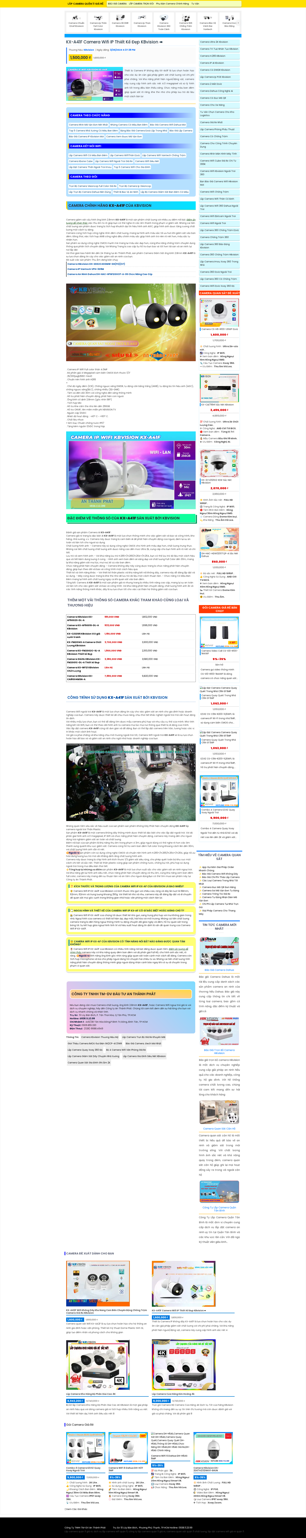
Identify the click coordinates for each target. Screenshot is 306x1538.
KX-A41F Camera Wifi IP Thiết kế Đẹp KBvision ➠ (114, 42)
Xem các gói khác (76, 1509)
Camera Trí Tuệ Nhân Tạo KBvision (219, 49)
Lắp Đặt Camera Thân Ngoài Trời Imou (90, 167)
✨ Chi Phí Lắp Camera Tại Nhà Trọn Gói (218, 905)
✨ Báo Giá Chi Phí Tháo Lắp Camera (219, 877)
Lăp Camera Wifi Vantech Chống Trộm (164, 155)
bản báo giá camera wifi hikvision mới (219, 183)
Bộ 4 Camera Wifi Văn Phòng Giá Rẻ (126, 1049)
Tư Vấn (195, 3)
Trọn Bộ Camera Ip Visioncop (135, 186)
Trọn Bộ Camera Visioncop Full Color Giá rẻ (93, 186)
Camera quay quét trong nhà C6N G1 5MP (218, 697)
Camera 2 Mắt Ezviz (211, 84)
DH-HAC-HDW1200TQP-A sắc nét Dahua (219, 555)
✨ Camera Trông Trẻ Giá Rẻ (214, 893)
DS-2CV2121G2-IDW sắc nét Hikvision (216, 481)
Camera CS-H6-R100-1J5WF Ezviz (219, 329)
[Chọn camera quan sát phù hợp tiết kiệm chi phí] (238, 23)
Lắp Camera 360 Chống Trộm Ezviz (219, 230)
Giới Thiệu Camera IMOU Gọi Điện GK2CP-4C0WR (95, 1043)
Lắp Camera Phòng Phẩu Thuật (217, 129)
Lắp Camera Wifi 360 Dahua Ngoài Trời (219, 207)
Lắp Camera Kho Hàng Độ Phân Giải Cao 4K (91, 1394)
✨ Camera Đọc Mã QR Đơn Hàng (217, 887)
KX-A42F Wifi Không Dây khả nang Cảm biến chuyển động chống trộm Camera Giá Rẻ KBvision (106, 1311)
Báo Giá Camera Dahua (219, 969)
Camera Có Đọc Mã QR (213, 98)
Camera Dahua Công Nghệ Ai (216, 91)
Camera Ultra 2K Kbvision (214, 41)
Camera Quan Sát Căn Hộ (219, 1128)
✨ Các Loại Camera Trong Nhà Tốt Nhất (218, 882)
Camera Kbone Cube (81, 161)
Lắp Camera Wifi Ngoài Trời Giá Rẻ (114, 161)
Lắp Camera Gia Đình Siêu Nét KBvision (144, 1056)
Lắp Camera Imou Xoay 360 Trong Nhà (219, 263)
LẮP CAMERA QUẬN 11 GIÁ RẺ (86, 4)
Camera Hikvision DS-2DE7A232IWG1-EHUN (206, 1469)
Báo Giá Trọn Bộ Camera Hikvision (219, 1052)
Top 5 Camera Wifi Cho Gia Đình (132, 167)
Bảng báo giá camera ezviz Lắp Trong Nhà (143, 130)
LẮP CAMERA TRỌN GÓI (141, 3)
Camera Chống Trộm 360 (214, 237)
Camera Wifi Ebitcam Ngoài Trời (218, 216)
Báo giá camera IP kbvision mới (86, 136)
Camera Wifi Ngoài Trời (213, 223)
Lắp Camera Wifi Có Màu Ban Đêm (88, 155)
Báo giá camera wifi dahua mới (168, 124)
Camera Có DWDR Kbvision (215, 70)
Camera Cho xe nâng (212, 105)
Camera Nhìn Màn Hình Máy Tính (218, 153)
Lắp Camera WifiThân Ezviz (125, 155)
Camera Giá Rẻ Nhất (211, 122)
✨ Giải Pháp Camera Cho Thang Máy (217, 912)
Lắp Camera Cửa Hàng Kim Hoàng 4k (173, 1394)
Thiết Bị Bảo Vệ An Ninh (125, 192)
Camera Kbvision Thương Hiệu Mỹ (99, 1037)
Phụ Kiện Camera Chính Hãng (172, 3)
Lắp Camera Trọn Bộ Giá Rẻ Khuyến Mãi (143, 1037)
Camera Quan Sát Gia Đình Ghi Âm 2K (89, 1062)
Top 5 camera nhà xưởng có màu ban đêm (93, 130)
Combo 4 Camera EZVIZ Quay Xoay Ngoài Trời (218, 811)
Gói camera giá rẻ (80, 1424)
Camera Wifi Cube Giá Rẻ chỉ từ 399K (218, 162)
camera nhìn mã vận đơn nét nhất (88, 124)
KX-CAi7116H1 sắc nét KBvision (217, 404)
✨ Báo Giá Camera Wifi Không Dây (218, 873)
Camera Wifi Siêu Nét (147, 161)
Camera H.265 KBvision (212, 56)
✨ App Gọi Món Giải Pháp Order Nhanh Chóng (216, 869)
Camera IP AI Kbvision (212, 63)
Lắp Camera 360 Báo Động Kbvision (215, 246)
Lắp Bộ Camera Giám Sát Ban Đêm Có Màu (165, 192)
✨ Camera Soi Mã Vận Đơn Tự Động (219, 890)
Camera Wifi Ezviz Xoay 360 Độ (217, 286)
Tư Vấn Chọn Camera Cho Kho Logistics (217, 113)
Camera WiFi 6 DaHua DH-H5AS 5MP (169, 1457)
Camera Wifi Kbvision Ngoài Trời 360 (217, 173)
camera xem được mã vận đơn (124, 136)
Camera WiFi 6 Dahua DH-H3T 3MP (126, 1469)
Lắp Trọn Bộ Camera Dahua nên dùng (90, 192)
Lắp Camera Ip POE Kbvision (215, 77)
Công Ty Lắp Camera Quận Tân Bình (219, 1209)
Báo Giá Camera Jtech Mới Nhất (143, 1043)
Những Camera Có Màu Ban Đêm (129, 124)
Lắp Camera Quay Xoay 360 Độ (85, 1049)
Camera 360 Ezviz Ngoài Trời (216, 272)
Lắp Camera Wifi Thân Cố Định (217, 198)
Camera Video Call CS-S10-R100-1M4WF (219, 652)
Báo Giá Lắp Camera (181, 130)
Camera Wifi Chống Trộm (214, 191)
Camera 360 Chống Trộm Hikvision (219, 254)
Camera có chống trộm (214, 136)
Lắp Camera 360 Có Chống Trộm (218, 279)
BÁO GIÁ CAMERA (117, 3)
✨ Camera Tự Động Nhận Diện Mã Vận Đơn (218, 899)
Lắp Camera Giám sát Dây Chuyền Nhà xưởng (93, 1056)
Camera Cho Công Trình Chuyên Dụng (218, 145)
